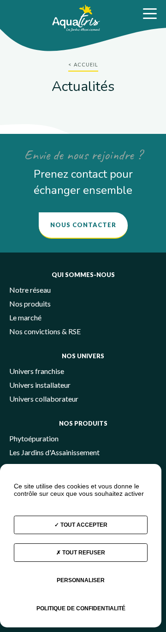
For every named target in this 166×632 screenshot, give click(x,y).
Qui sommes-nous (83, 274)
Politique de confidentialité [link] (80, 608)
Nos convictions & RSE (45, 331)
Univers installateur (40, 384)
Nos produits (30, 303)
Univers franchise (36, 371)
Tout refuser (83, 552)
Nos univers (83, 356)
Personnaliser (81, 580)
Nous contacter (83, 225)
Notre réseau (30, 289)
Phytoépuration (34, 438)
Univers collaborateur (43, 398)
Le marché (25, 317)
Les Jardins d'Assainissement (54, 452)
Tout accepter (83, 525)
